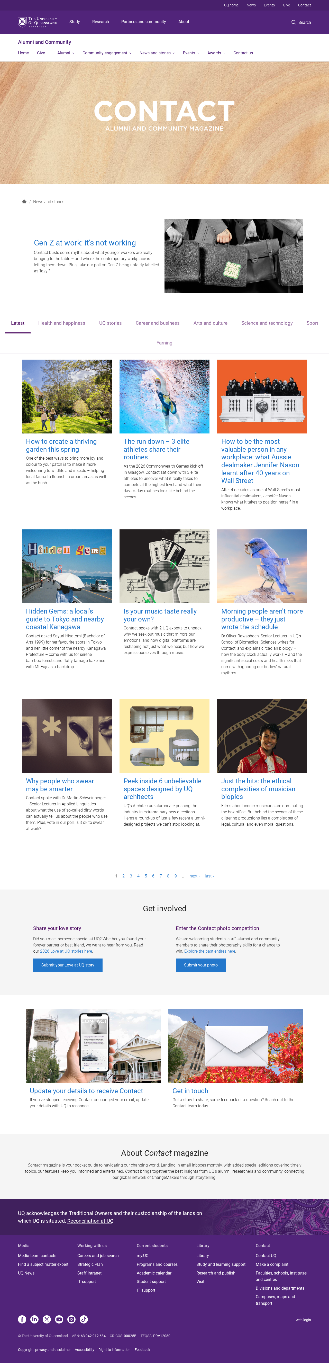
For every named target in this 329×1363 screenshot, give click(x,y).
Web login (303, 1320)
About (183, 21)
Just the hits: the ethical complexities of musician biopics (258, 789)
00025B (130, 1336)
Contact (304, 5)
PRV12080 (161, 1336)
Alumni (63, 53)
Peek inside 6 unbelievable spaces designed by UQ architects (163, 789)
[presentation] (18, 323)
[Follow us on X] (47, 1320)
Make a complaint (272, 1264)
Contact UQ (266, 1255)
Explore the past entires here (209, 951)
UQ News (26, 1273)
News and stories (155, 53)
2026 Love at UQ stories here (66, 951)
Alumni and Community (44, 42)
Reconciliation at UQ (90, 1221)
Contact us (243, 53)
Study (74, 21)
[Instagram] (71, 1320)
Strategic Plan (90, 1264)
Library (202, 1255)
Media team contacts (37, 1255)
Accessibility (84, 1350)
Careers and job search (98, 1255)
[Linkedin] (34, 1320)
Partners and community (143, 21)
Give (286, 5)
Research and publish (215, 1273)
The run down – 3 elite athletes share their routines (156, 449)
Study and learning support (220, 1264)
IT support (86, 1281)
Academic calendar (154, 1273)
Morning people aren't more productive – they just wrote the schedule (262, 619)
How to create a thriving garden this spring (61, 445)
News (251, 5)
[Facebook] (22, 1320)
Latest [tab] (17, 323)
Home (23, 53)
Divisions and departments (280, 1288)
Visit (200, 1281)
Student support (151, 1281)
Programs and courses (157, 1264)
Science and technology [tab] (267, 323)
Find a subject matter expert (43, 1264)
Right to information (114, 1350)
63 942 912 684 (93, 1336)
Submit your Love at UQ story (67, 965)
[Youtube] (59, 1320)
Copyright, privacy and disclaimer (44, 1350)
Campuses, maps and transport (275, 1300)
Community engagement (105, 53)
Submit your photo (201, 965)
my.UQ (143, 1255)
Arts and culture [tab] (210, 323)
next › (195, 876)
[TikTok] (84, 1320)
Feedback (142, 1350)
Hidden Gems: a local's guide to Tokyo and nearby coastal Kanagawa (65, 619)
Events (269, 5)
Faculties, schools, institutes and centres (281, 1276)
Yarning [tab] (164, 343)
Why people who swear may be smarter (60, 785)
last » (209, 876)
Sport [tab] (312, 323)
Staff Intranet (89, 1273)
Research (100, 21)
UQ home (231, 5)
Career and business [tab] (158, 323)
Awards (214, 53)
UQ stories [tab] (110, 323)
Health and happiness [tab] (61, 323)
